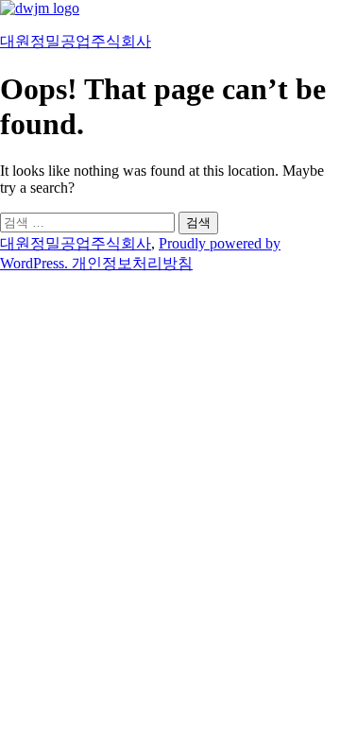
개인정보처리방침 (132, 263)
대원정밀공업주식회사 (75, 41)
